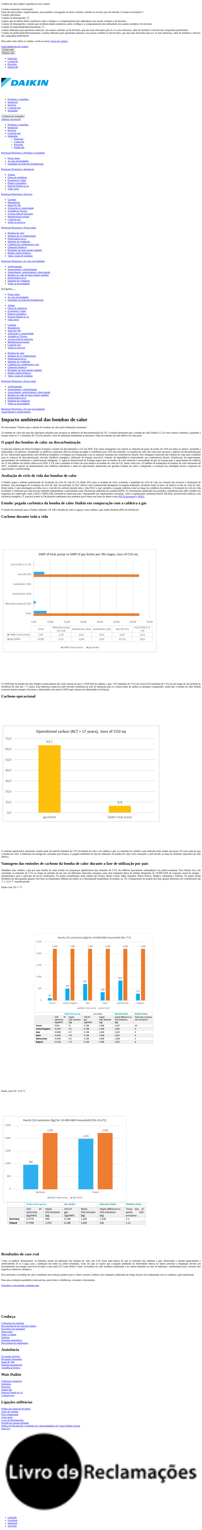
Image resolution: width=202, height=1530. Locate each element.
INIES (141, 496)
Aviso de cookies (59, 41)
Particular (12, 58)
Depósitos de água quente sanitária (25, 370)
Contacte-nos (14, 107)
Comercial (13, 61)
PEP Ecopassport (126, 496)
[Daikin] (25, 94)
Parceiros (12, 64)
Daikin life (13, 67)
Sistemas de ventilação (19, 361)
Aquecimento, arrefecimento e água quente (29, 392)
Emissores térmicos (17, 367)
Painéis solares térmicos (19, 373)
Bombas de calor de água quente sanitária (28, 395)
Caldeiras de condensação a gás (23, 364)
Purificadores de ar (17, 358)
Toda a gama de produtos (20, 375)
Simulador (13, 110)
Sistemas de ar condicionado (22, 356)
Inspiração (13, 102)
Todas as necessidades (19, 403)
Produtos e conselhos (18, 99)
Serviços (12, 105)
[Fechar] (14, 289)
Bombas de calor (16, 353)
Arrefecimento (15, 386)
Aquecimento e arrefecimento (22, 389)
